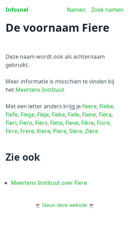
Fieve (71, 123)
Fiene (89, 114)
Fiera (105, 114)
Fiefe (12, 114)
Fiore (103, 123)
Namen (76, 9)
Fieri (11, 123)
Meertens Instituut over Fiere (49, 183)
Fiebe (106, 106)
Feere (89, 106)
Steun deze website (64, 205)
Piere (59, 131)
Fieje (43, 114)
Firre (12, 131)
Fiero (25, 123)
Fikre (87, 123)
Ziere (91, 131)
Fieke (58, 114)
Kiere (43, 131)
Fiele (73, 114)
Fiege (27, 114)
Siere (75, 131)
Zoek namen (107, 9)
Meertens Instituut (39, 89)
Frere (27, 131)
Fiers (41, 123)
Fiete (56, 123)
